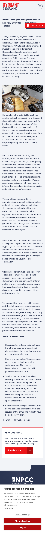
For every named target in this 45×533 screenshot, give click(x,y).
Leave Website (36, 25)
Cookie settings (22, 515)
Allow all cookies (22, 521)
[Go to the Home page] (11, 6)
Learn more (8, 508)
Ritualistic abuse (16, 450)
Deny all (22, 527)
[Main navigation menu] (40, 6)
